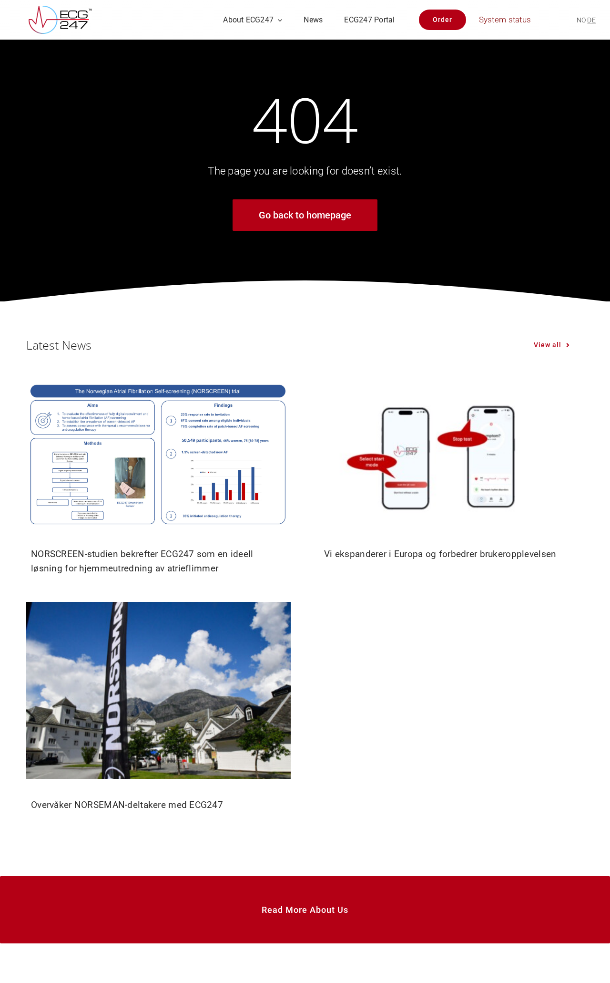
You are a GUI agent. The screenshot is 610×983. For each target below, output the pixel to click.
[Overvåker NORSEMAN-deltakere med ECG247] (158, 690)
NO (581, 20)
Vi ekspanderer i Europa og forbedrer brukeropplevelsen (440, 553)
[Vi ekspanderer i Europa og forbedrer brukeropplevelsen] (451, 453)
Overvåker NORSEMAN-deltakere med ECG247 (127, 804)
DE (591, 20)
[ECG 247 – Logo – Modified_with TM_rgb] (60, 10)
